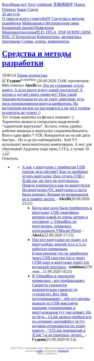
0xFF (46, 18)
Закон (22, 9)
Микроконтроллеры (19, 32)
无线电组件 (63, 4)
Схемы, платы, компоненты (45, 41)
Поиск (79, 4)
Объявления (43, 27)
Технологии (25, 37)
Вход (6, 4)
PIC (78, 32)
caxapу (39, 350)
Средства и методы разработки (36, 58)
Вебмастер (63, 350)
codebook (44, 4)
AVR (70, 32)
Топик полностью (32, 75)
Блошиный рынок (17, 27)
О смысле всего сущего (22, 18)
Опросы (9, 9)
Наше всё (19, 4)
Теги (32, 4)
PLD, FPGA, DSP (51, 32)
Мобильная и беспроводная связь (50, 23)
